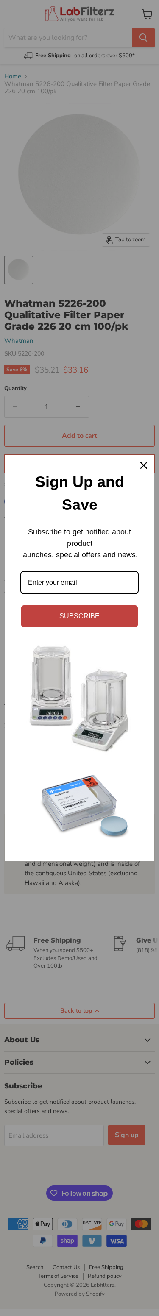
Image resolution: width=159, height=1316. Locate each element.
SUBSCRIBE (79, 616)
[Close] (144, 465)
